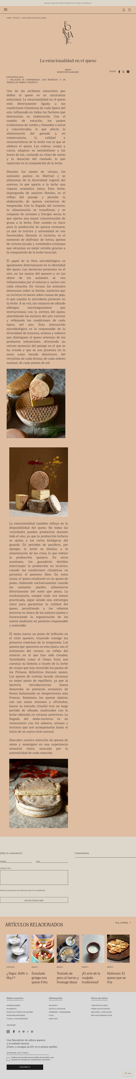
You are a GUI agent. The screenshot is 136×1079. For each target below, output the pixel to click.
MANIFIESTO (11, 1009)
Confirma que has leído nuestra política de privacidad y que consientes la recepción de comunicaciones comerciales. (32, 1058)
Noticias (15, 18)
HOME (9, 18)
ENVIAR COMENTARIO (34, 900)
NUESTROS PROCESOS (16, 1016)
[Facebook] (14, 1032)
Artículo (10, 967)
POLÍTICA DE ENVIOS (57, 1009)
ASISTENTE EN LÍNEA (99, 1006)
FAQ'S (51, 1016)
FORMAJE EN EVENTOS (100, 1009)
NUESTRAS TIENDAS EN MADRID (20, 1012)
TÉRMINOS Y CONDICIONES (60, 1012)
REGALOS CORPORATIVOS (101, 1016)
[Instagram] (8, 1031)
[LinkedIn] (32, 1031)
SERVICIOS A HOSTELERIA (101, 1012)
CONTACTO (53, 1019)
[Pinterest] (19, 1031)
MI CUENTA (53, 1006)
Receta (35, 967)
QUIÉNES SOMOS (13, 1006)
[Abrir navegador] (5, 9)
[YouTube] (23, 1031)
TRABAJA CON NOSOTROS (17, 1019)
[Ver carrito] (130, 9)
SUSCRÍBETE (25, 1068)
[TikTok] (28, 1031)
